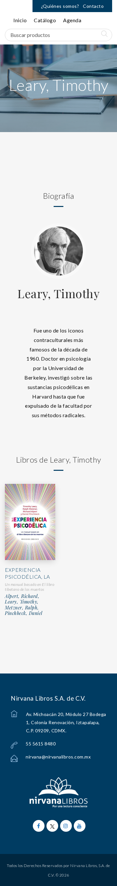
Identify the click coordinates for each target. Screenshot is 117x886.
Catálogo (45, 20)
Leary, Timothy (58, 293)
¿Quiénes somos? (60, 6)
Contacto (93, 6)
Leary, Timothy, (22, 602)
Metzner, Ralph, (22, 608)
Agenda (72, 20)
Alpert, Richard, (22, 596)
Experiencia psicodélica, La (27, 573)
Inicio (20, 20)
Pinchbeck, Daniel (24, 613)
